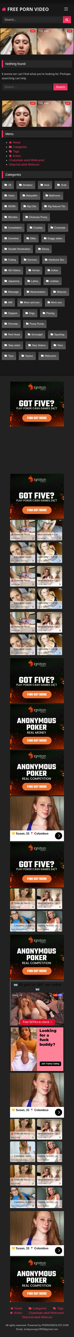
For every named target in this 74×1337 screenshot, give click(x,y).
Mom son (56, 302)
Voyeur (29, 355)
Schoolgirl (37, 334)
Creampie (59, 227)
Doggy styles (55, 238)
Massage (13, 291)
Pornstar (13, 323)
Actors (17, 155)
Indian (54, 270)
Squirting (59, 334)
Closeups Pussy (38, 217)
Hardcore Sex (56, 259)
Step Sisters (39, 345)
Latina (34, 281)
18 (9, 184)
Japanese (13, 281)
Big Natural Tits (56, 206)
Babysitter (32, 195)
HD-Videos (14, 270)
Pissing (50, 313)
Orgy (32, 313)
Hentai (36, 270)
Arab (63, 184)
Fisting (12, 259)
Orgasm (12, 313)
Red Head (14, 334)
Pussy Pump (37, 323)
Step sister (14, 345)
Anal (46, 184)
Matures (61, 291)
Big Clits (31, 206)
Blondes (12, 217)
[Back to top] (63, 1326)
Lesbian (54, 281)
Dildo (33, 238)
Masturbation (37, 291)
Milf (10, 302)
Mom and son (32, 302)
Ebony (45, 248)
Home (16, 142)
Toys (10, 355)
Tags (16, 151)
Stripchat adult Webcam (24, 164)
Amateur (28, 184)
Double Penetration (19, 248)
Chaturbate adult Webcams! (26, 160)
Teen (60, 345)
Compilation (15, 227)
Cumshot (13, 238)
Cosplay (38, 227)
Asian (11, 195)
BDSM (11, 206)
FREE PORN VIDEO (27, 9)
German (32, 259)
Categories (20, 146)
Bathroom (54, 195)
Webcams (50, 355)
